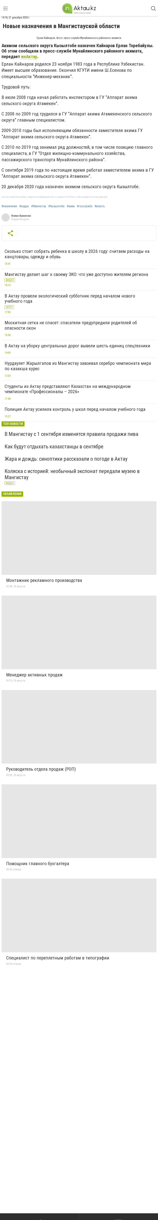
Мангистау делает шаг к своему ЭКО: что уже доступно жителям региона (76, 274)
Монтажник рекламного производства (44, 580)
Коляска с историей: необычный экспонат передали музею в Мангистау (72, 474)
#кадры (24, 206)
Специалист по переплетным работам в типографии (57, 958)
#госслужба (84, 206)
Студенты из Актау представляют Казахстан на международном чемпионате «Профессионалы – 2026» (68, 389)
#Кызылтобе (56, 206)
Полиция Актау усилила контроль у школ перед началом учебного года (75, 409)
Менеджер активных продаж (34, 675)
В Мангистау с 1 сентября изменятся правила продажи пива (71, 434)
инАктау (29, 56)
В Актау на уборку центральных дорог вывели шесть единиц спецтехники (77, 345)
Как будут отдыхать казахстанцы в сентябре (54, 446)
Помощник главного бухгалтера (37, 863)
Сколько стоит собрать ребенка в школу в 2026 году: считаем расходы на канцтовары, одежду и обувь (77, 254)
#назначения (9, 206)
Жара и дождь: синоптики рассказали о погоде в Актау (66, 459)
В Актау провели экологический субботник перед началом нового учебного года (70, 298)
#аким (71, 206)
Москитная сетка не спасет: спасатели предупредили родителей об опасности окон (71, 325)
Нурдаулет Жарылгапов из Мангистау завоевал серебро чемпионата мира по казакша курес (78, 366)
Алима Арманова (21, 215)
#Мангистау (38, 206)
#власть (100, 206)
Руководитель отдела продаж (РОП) (41, 769)
